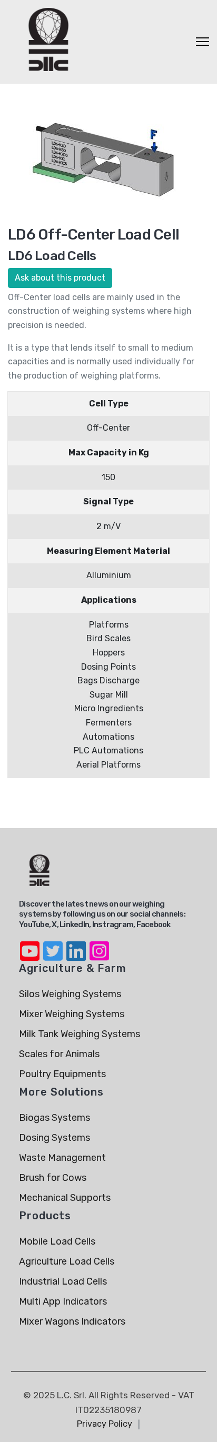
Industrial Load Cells (63, 1281)
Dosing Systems (54, 1137)
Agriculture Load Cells (66, 1261)
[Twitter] (52, 944)
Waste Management (62, 1157)
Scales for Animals (59, 1054)
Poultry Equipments (62, 1074)
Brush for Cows (52, 1178)
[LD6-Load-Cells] (104, 159)
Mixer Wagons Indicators (72, 1321)
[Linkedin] (75, 944)
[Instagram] (99, 944)
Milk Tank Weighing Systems (79, 1034)
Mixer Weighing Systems (71, 1014)
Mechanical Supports (65, 1198)
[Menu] (202, 41)
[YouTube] (29, 944)
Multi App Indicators (63, 1301)
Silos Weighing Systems (70, 994)
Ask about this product (60, 278)
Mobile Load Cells (57, 1241)
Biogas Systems (54, 1117)
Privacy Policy (104, 1424)
